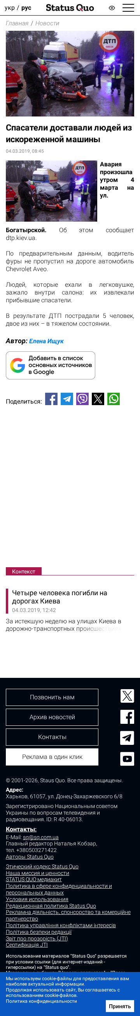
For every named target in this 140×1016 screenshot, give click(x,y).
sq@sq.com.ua (41, 837)
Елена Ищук (46, 341)
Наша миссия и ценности (37, 873)
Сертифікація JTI (27, 945)
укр (10, 7)
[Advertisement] (70, 488)
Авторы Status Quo (30, 857)
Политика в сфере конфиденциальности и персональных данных (59, 889)
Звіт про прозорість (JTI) (37, 938)
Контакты (20, 829)
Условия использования (37, 899)
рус (26, 7)
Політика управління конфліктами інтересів (61, 925)
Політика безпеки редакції (39, 932)
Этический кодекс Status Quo (42, 866)
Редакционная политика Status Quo (51, 906)
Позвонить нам (52, 697)
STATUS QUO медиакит (34, 879)
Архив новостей (52, 717)
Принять (120, 1006)
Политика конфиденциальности (41, 1001)
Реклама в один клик (52, 756)
